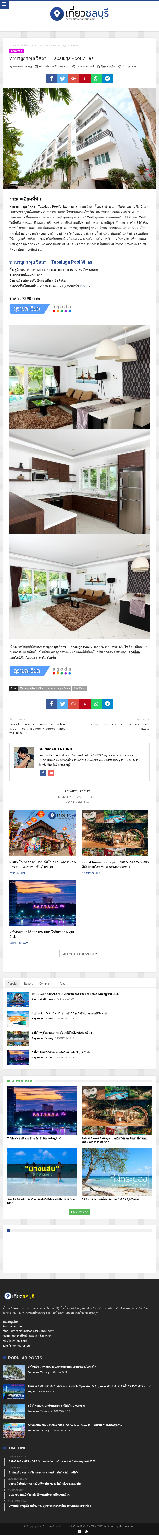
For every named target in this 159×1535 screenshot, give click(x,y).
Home (12, 45)
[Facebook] (72, 1531)
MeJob (31, 1391)
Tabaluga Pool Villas (32, 688)
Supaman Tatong (22, 66)
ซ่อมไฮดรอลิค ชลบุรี (15, 1341)
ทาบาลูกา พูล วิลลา (59, 688)
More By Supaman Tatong (78, 796)
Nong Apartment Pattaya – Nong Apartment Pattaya (120, 724)
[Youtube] (79, 1531)
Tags (62, 983)
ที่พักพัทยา (25, 45)
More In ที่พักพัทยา (78, 802)
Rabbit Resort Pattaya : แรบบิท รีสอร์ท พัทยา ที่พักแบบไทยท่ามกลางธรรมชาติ (115, 864)
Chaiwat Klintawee (43, 999)
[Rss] (86, 1531)
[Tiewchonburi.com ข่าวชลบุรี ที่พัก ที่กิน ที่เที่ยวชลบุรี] (79, 5)
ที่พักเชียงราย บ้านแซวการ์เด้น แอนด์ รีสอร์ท (28, 1331)
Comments (46, 983)
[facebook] (51, 78)
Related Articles (78, 791)
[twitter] (62, 78)
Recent (28, 983)
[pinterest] (85, 78)
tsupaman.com (12, 1326)
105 (82, 286)
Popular (12, 983)
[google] (74, 78)
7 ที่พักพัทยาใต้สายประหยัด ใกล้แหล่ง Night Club (41, 934)
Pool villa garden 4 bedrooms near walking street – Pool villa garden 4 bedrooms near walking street (38, 726)
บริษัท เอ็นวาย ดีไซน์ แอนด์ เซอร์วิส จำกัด (27, 1336)
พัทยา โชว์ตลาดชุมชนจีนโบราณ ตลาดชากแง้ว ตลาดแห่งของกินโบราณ (42, 864)
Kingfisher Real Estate (17, 1345)
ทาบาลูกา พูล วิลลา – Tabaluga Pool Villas (50, 262)
